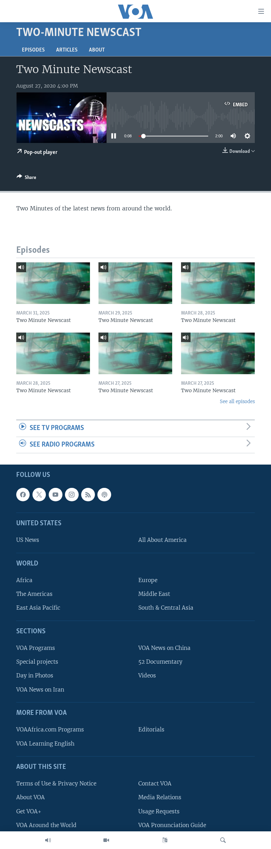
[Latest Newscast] (48, 840)
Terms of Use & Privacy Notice (56, 784)
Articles (67, 50)
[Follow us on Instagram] (71, 494)
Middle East (154, 594)
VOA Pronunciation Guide (172, 825)
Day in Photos (34, 675)
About (97, 50)
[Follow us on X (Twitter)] (39, 494)
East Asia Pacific (38, 608)
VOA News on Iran (40, 689)
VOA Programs (35, 648)
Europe (147, 580)
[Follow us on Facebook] (23, 494)
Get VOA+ (28, 811)
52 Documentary (160, 662)
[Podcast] (104, 494)
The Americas (34, 594)
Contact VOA (154, 784)
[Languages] (164, 840)
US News (27, 540)
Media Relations (159, 797)
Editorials (151, 730)
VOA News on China (164, 648)
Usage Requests (159, 811)
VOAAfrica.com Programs (50, 730)
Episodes (33, 50)
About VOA (30, 797)
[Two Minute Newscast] (53, 283)
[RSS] (88, 494)
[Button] (26, 178)
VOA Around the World (46, 825)
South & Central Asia (165, 608)
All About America (162, 540)
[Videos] (106, 840)
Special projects (37, 662)
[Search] (223, 840)
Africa (24, 580)
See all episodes (237, 402)
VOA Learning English (45, 743)
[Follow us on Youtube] (55, 494)
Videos (147, 675)
